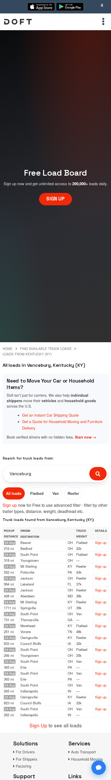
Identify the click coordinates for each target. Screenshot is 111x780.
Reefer (73, 493)
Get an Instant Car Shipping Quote (50, 415)
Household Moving (86, 759)
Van (55, 493)
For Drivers (25, 751)
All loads (13, 493)
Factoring (23, 766)
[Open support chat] (98, 767)
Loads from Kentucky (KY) (27, 354)
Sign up (10, 505)
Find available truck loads (46, 348)
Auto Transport (83, 751)
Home (8, 348)
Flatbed (37, 493)
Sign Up (38, 725)
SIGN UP (55, 199)
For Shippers (26, 759)
